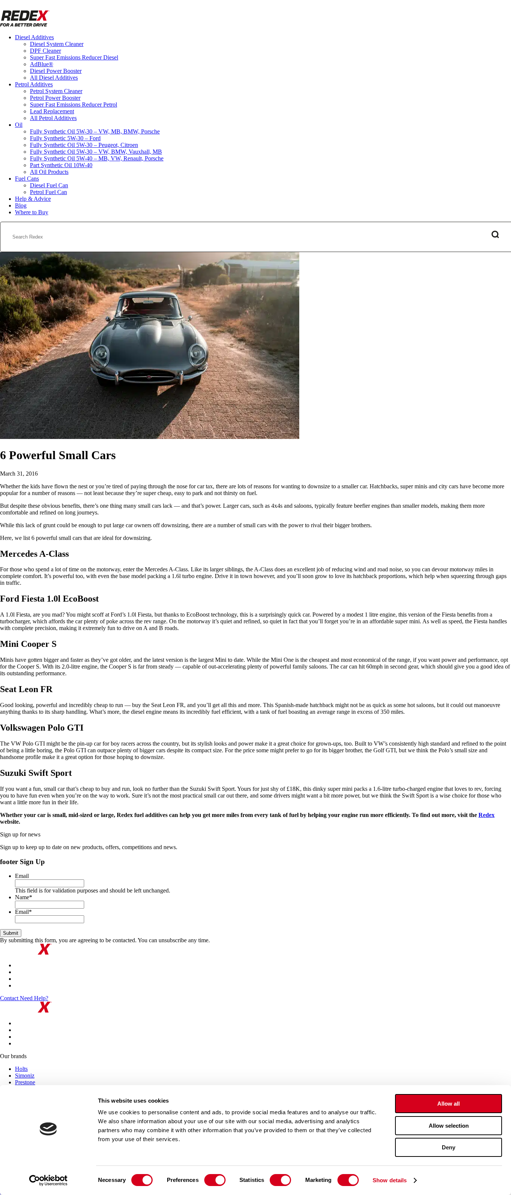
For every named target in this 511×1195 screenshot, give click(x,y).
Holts (21, 1069)
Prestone (25, 1082)
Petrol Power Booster (55, 98)
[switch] (215, 1180)
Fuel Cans (27, 178)
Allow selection (449, 1125)
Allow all (448, 1103)
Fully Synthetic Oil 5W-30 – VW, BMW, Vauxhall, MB (96, 151)
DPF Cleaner (45, 50)
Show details (390, 1180)
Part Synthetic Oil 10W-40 (61, 165)
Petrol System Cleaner (56, 91)
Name (23, 897)
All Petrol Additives (53, 118)
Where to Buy (31, 212)
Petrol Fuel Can (48, 192)
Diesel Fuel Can (49, 185)
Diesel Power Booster (56, 71)
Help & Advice (33, 199)
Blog (21, 205)
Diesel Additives (34, 37)
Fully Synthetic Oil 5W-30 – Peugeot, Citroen (84, 145)
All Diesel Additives (54, 77)
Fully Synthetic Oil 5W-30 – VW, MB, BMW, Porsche (95, 131)
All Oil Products (49, 172)
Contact (10, 998)
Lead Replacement (52, 111)
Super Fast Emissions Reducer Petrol (73, 104)
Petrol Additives (34, 84)
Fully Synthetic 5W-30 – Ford (65, 138)
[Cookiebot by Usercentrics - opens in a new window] (48, 1180)
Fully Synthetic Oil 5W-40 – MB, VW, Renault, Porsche (96, 158)
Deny (448, 1147)
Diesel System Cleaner (56, 44)
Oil (18, 125)
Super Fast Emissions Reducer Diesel (74, 57)
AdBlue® (41, 64)
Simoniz (24, 1075)
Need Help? (34, 998)
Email (22, 876)
